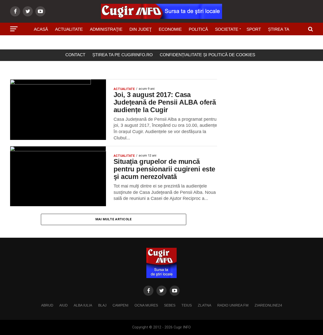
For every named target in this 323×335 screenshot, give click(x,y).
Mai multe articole (113, 219)
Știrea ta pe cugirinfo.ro (122, 54)
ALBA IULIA (83, 305)
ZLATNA (204, 305)
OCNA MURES (146, 305)
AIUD (63, 305)
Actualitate (69, 29)
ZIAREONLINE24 (268, 305)
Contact (75, 54)
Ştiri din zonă (161, 43)
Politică (198, 29)
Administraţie (106, 29)
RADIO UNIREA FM (233, 305)
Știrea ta (278, 29)
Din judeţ (140, 29)
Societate (226, 29)
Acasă (41, 29)
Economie (170, 29)
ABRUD (47, 305)
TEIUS (186, 305)
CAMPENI (120, 305)
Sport (254, 29)
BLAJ (102, 305)
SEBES (169, 305)
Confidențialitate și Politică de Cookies (207, 54)
